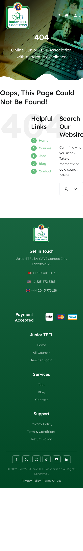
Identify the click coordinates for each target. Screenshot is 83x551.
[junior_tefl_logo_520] (41, 226)
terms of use (52, 480)
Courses (45, 148)
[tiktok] (47, 459)
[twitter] (26, 459)
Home (43, 140)
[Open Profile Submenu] (79, 16)
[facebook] (16, 459)
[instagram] (36, 459)
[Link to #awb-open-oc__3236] (58, 15)
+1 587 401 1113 (43, 273)
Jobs (43, 156)
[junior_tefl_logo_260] (18, 4)
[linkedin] (67, 459)
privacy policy (31, 480)
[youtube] (57, 459)
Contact (45, 171)
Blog (42, 164)
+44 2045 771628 (44, 290)
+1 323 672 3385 (44, 282)
